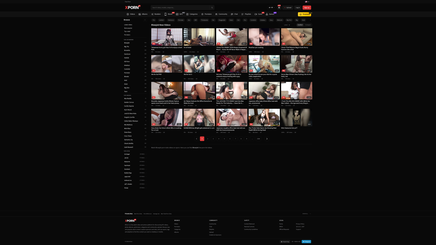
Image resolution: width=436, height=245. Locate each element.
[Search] (212, 7)
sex (189, 20)
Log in (298, 7)
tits (154, 20)
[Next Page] (267, 138)
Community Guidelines (251, 229)
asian (231, 20)
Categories (177, 229)
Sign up (306, 7)
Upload (211, 232)
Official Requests (284, 229)
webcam (279, 20)
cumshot (253, 20)
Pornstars (127, 35)
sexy (271, 20)
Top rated (127, 31)
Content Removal (249, 224)
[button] (311, 20)
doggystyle (222, 20)
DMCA (281, 227)
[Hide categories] (145, 20)
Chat (210, 227)
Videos (176, 224)
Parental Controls (249, 227)
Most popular (128, 28)
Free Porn (128, 1)
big (297, 20)
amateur (262, 20)
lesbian (161, 20)
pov (245, 20)
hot (238, 20)
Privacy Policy (300, 224)
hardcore (171, 20)
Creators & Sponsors (215, 235)
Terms (281, 224)
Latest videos (128, 25)
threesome (204, 20)
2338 (258, 139)
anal (303, 20)
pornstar (180, 20)
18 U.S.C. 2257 (300, 227)
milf (195, 20)
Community (212, 224)
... (252, 139)
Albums (176, 232)
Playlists (211, 229)
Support (298, 229)
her (213, 20)
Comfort (300, 25)
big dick (289, 20)
